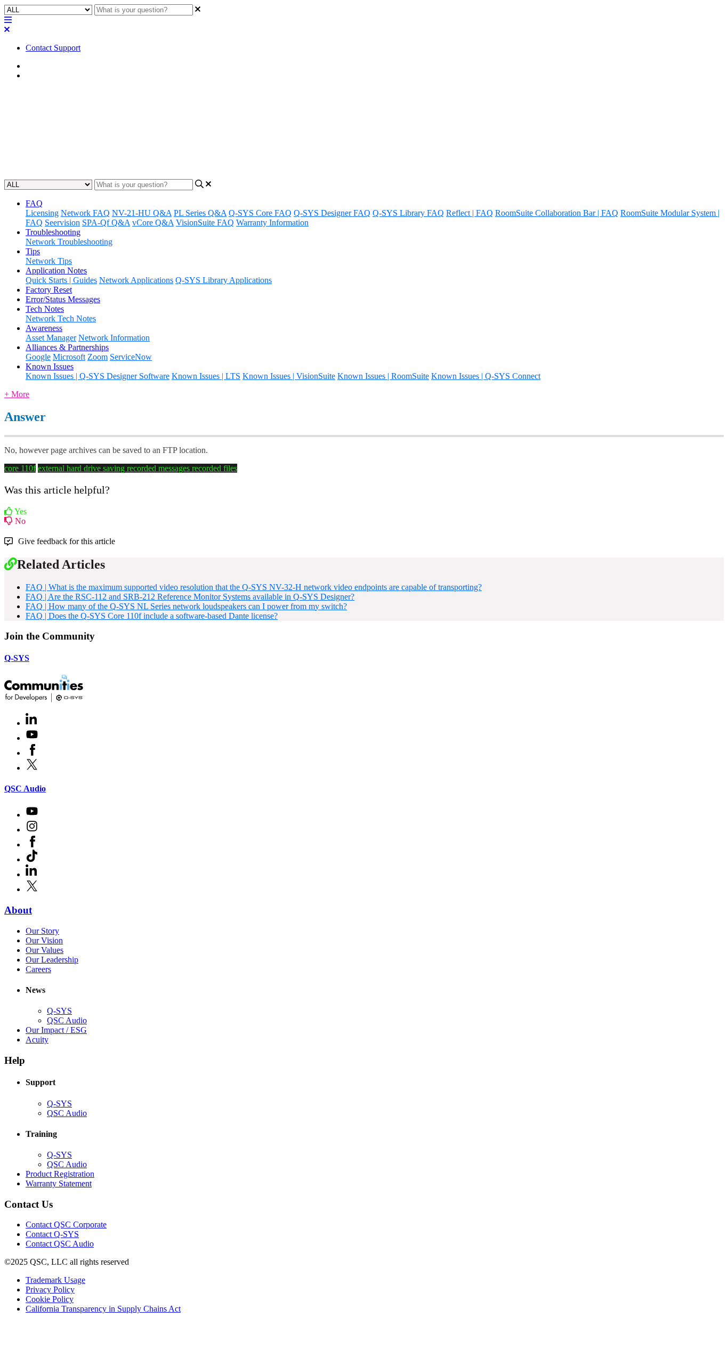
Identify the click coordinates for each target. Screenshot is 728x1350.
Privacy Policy (50, 1289)
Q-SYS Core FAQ (260, 212)
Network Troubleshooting (69, 241)
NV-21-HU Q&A (142, 212)
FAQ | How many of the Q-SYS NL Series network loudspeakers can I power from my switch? (186, 606)
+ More (16, 394)
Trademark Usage (55, 1279)
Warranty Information (272, 222)
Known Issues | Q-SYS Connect (485, 376)
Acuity (37, 1039)
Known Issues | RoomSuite (383, 376)
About (18, 910)
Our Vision (44, 940)
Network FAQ (85, 212)
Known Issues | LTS (206, 376)
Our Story (42, 930)
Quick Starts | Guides (61, 280)
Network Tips (49, 260)
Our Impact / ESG (56, 1029)
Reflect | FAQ (469, 212)
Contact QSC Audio (60, 1243)
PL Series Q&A (200, 212)
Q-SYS (16, 657)
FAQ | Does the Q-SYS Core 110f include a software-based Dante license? (152, 615)
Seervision (62, 222)
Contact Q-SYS (52, 1234)
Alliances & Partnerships (67, 347)
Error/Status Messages (63, 299)
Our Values (44, 950)
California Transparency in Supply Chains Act (103, 1308)
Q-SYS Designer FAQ (332, 212)
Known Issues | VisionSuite (288, 376)
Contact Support (53, 47)
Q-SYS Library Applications (223, 280)
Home (36, 65)
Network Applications (136, 280)
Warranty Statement (59, 1183)
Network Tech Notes (61, 318)
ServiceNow (131, 356)
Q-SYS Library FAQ (408, 212)
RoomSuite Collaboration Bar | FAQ (556, 212)
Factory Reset (49, 289)
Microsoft (69, 356)
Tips (33, 251)
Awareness (44, 328)
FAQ (34, 75)
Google (38, 356)
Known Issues (50, 366)
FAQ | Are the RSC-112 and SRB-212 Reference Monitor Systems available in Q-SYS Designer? (190, 596)
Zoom (97, 356)
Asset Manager (51, 337)
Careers (38, 969)
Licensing (42, 212)
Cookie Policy (50, 1299)
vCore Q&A (153, 222)
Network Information (114, 337)
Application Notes (56, 270)
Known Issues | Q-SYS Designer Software (97, 376)
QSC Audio (25, 788)
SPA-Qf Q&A (106, 222)
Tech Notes (45, 308)
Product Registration (60, 1173)
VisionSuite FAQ (205, 222)
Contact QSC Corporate (66, 1224)
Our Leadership (52, 959)
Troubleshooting (53, 232)
